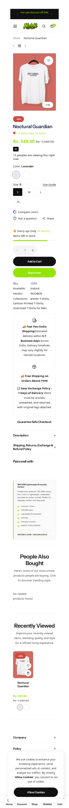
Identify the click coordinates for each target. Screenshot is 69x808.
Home (16, 38)
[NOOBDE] (30, 26)
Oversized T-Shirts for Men (30, 308)
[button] (17, 14)
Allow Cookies (36, 792)
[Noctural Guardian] (23, 664)
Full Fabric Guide (24, 534)
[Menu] (17, 26)
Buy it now (34, 272)
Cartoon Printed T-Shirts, (28, 303)
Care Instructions (40, 534)
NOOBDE (36, 293)
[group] (34, 82)
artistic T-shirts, (39, 298)
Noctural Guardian (23, 684)
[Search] (44, 26)
